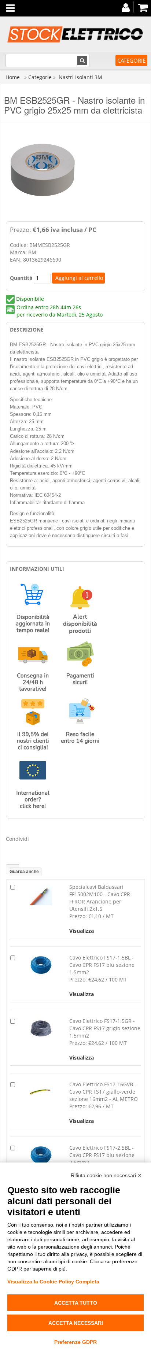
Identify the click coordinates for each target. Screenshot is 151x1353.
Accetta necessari (75, 1323)
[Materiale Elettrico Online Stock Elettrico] (75, 34)
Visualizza (81, 930)
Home (13, 77)
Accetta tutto (75, 1303)
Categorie (131, 60)
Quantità (21, 277)
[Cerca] (82, 60)
